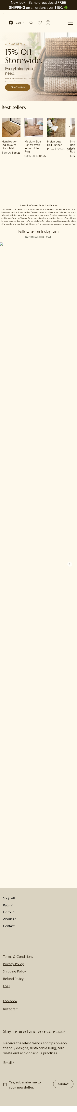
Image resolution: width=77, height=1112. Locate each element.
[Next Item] (69, 564)
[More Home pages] (14, 912)
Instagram (11, 1009)
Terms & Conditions (18, 956)
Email (8, 1063)
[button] (48, 22)
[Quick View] (11, 127)
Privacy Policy (13, 964)
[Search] (31, 22)
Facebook (10, 1001)
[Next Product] (69, 127)
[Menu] (71, 22)
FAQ (6, 986)
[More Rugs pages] (12, 905)
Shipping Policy (14, 971)
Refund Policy (13, 979)
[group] (38, 139)
